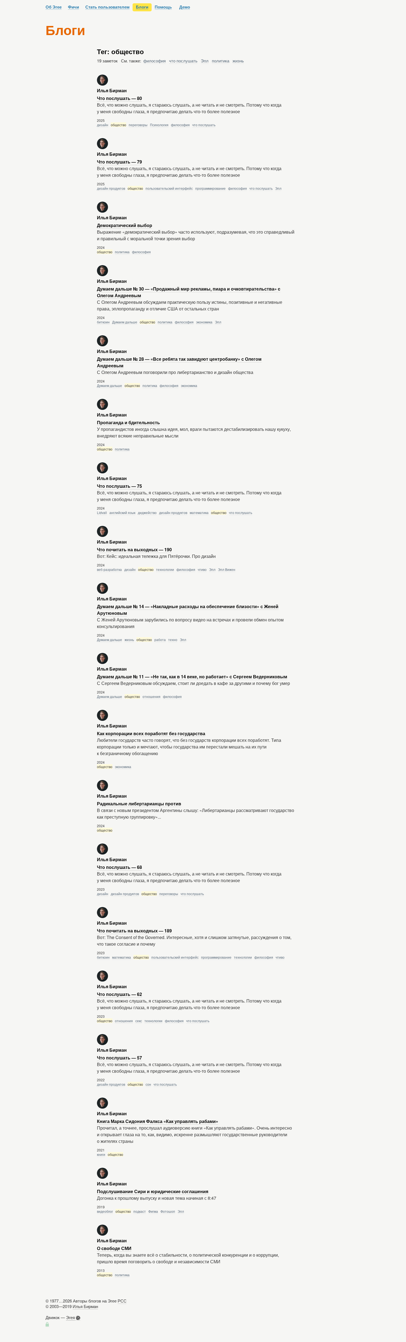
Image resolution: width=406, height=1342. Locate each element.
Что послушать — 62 (119, 994)
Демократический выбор (124, 225)
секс (138, 1020)
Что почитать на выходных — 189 (134, 930)
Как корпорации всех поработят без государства (151, 733)
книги (101, 1154)
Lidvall (102, 512)
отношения (151, 696)
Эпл (205, 61)
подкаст (139, 1211)
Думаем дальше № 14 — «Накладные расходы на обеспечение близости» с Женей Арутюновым (187, 609)
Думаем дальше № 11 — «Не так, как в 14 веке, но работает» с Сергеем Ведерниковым (192, 676)
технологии (165, 569)
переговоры (138, 124)
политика (220, 61)
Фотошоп (167, 1211)
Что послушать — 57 (119, 1057)
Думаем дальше (124, 322)
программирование (210, 188)
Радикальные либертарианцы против (139, 803)
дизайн (102, 124)
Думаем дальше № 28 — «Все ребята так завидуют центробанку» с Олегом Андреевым (179, 362)
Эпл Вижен (226, 569)
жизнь (238, 61)
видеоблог (105, 1211)
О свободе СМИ (114, 1248)
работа (160, 639)
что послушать (183, 61)
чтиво (202, 569)
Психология (159, 124)
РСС (122, 1301)
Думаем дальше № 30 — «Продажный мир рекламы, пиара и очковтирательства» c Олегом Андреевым (188, 292)
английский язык (122, 512)
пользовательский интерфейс (169, 188)
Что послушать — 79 (119, 162)
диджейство (147, 512)
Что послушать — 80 (119, 98)
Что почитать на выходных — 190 (134, 549)
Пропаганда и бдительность (128, 422)
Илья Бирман (85, 1306)
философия (154, 61)
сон (148, 1084)
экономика (204, 322)
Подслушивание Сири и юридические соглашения (152, 1191)
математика (199, 512)
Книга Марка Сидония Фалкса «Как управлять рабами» (157, 1121)
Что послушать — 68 (119, 867)
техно (172, 639)
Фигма (153, 1211)
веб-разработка (109, 569)
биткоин (103, 322)
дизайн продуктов (111, 188)
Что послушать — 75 (119, 486)
